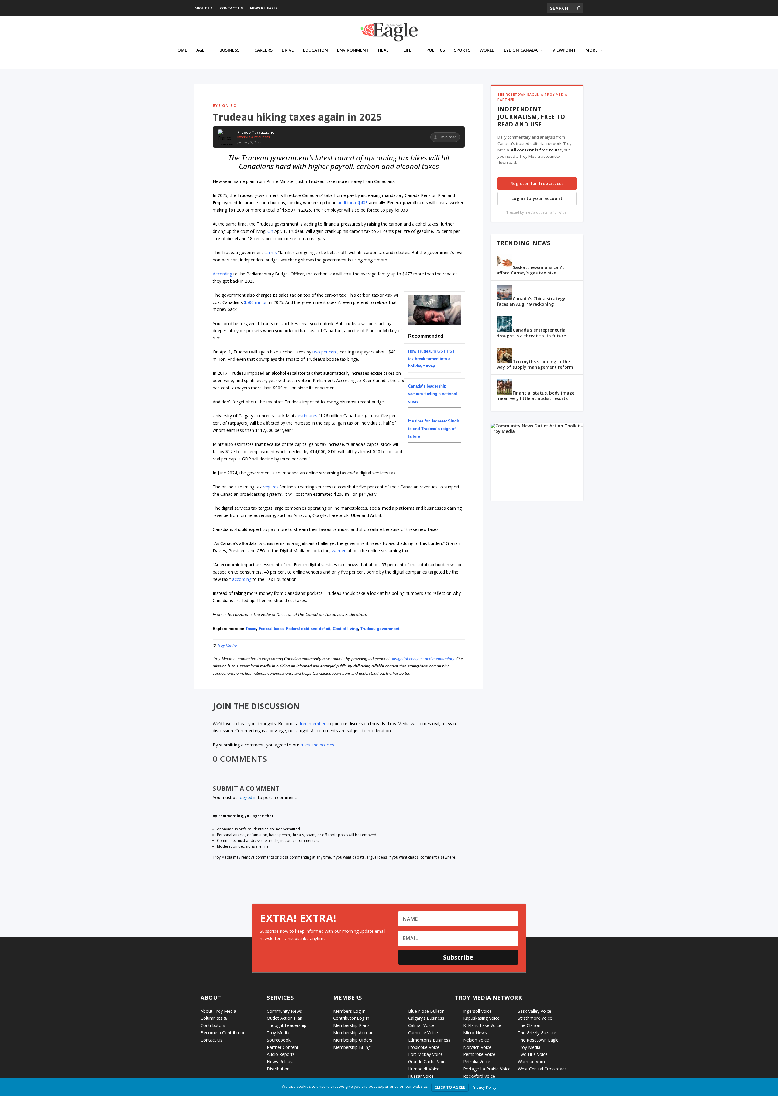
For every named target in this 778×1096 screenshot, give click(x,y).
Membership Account (354, 1033)
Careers (263, 50)
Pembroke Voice (479, 1054)
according (241, 579)
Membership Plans (351, 1025)
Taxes (251, 628)
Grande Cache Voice (428, 1061)
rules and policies (317, 745)
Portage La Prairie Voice (487, 1069)
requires (271, 487)
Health (386, 50)
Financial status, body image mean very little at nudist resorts (535, 395)
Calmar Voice (421, 1025)
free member (312, 723)
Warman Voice (532, 1061)
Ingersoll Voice (477, 1011)
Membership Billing (351, 1047)
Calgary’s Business (426, 1018)
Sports (462, 50)
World (487, 50)
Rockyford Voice (479, 1076)
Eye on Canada (521, 50)
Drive (288, 50)
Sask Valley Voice (534, 1011)
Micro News (475, 1033)
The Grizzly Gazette (537, 1033)
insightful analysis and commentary (423, 659)
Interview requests (253, 137)
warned (339, 550)
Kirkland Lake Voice (482, 1025)
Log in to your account (537, 198)
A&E (200, 50)
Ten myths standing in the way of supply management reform (535, 364)
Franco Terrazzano (255, 132)
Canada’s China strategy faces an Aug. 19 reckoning (531, 301)
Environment (353, 50)
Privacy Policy (484, 1087)
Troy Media (227, 645)
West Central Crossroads (542, 1069)
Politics (435, 50)
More (591, 50)
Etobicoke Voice (423, 1047)
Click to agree (450, 1087)
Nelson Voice (476, 1040)
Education (315, 50)
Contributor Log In (351, 1018)
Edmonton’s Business (429, 1040)
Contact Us (231, 8)
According (222, 274)
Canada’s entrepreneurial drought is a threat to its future (532, 332)
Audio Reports (281, 1054)
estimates (307, 416)
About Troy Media (218, 1011)
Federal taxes (271, 628)
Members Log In (349, 1011)
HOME (180, 50)
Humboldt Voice (423, 1069)
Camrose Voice (423, 1033)
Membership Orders (352, 1040)
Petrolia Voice (476, 1061)
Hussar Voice (421, 1076)
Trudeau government (379, 628)
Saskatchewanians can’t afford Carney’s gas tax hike (530, 270)
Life (407, 50)
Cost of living (345, 628)
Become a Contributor (223, 1033)
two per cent (324, 352)
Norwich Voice (477, 1047)
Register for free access (537, 183)
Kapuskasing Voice (481, 1018)
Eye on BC (224, 105)
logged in (248, 797)
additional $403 (353, 202)
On (270, 231)
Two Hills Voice (533, 1054)
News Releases (263, 8)
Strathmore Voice (535, 1018)
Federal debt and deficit (308, 628)
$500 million (256, 302)
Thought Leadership (286, 1025)
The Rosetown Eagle (538, 1040)
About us (203, 8)
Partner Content (282, 1047)
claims (270, 252)
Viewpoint (564, 50)
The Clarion (529, 1025)
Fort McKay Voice (425, 1054)
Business (229, 50)
